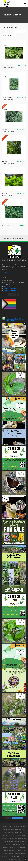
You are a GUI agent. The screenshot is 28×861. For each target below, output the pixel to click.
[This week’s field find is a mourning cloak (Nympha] (14, 483)
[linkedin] (9, 294)
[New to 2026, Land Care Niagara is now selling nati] (14, 532)
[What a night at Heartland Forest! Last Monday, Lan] (14, 433)
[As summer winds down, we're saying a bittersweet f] (14, 359)
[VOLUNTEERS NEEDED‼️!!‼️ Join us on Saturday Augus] (14, 409)
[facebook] (15, 294)
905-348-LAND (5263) (9, 286)
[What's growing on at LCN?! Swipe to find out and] (14, 680)
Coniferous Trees (6, 67)
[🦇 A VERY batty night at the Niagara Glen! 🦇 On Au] (14, 335)
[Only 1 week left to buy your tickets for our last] (14, 458)
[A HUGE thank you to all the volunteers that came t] (14, 557)
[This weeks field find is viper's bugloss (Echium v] (14, 779)
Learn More (4, 272)
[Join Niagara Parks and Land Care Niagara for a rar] (14, 507)
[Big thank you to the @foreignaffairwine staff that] (14, 730)
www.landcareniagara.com (10, 290)
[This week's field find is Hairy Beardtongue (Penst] (14, 705)
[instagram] (12, 294)
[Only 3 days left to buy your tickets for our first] (14, 804)
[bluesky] (18, 294)
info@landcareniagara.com (10, 288)
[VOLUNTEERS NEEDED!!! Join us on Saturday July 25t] (14, 656)
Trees (12, 67)
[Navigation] (25, 3)
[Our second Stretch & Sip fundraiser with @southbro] (14, 606)
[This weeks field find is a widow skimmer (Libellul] (14, 631)
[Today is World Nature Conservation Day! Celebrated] (14, 581)
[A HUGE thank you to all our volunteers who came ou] (14, 754)
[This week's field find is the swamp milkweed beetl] (14, 384)
